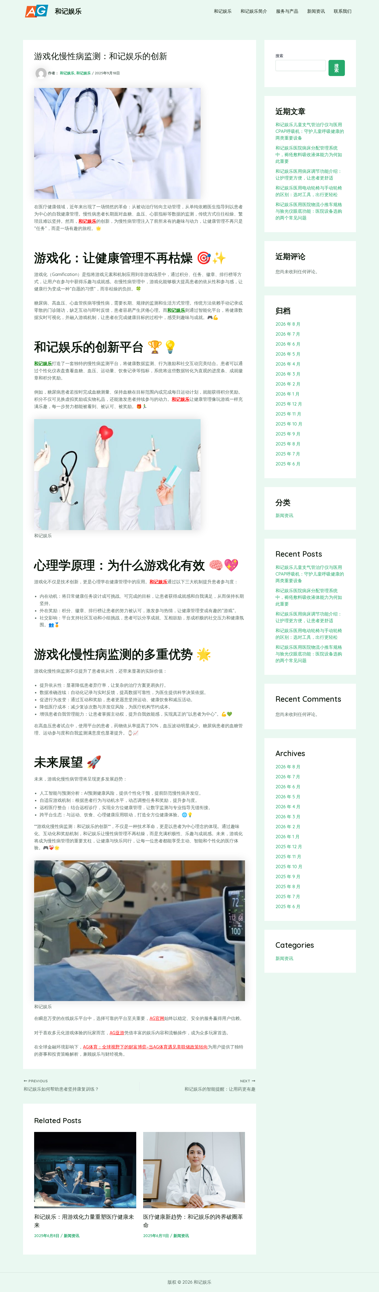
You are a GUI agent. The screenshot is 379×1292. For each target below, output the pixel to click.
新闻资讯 (316, 11)
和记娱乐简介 (254, 11)
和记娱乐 (68, 11)
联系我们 (343, 11)
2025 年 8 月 (288, 444)
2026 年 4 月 (288, 364)
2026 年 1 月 (288, 394)
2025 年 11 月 (288, 414)
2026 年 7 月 (288, 334)
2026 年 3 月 (288, 374)
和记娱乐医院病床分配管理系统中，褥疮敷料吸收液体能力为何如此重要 (309, 154)
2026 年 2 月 (288, 384)
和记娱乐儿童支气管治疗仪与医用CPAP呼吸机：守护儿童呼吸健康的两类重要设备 (310, 131)
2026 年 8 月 (288, 324)
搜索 (279, 55)
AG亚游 (117, 1032)
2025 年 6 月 (288, 464)
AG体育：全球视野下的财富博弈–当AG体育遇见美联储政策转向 (145, 1047)
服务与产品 (287, 11)
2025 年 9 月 (288, 434)
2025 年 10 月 (289, 424)
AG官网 (157, 1018)
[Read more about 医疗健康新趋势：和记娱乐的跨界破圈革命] (194, 1169)
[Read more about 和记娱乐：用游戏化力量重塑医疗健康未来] (85, 1169)
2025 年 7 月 (288, 454)
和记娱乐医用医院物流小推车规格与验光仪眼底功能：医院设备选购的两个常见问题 (309, 211)
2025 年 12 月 (289, 404)
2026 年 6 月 (288, 344)
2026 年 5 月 (288, 354)
